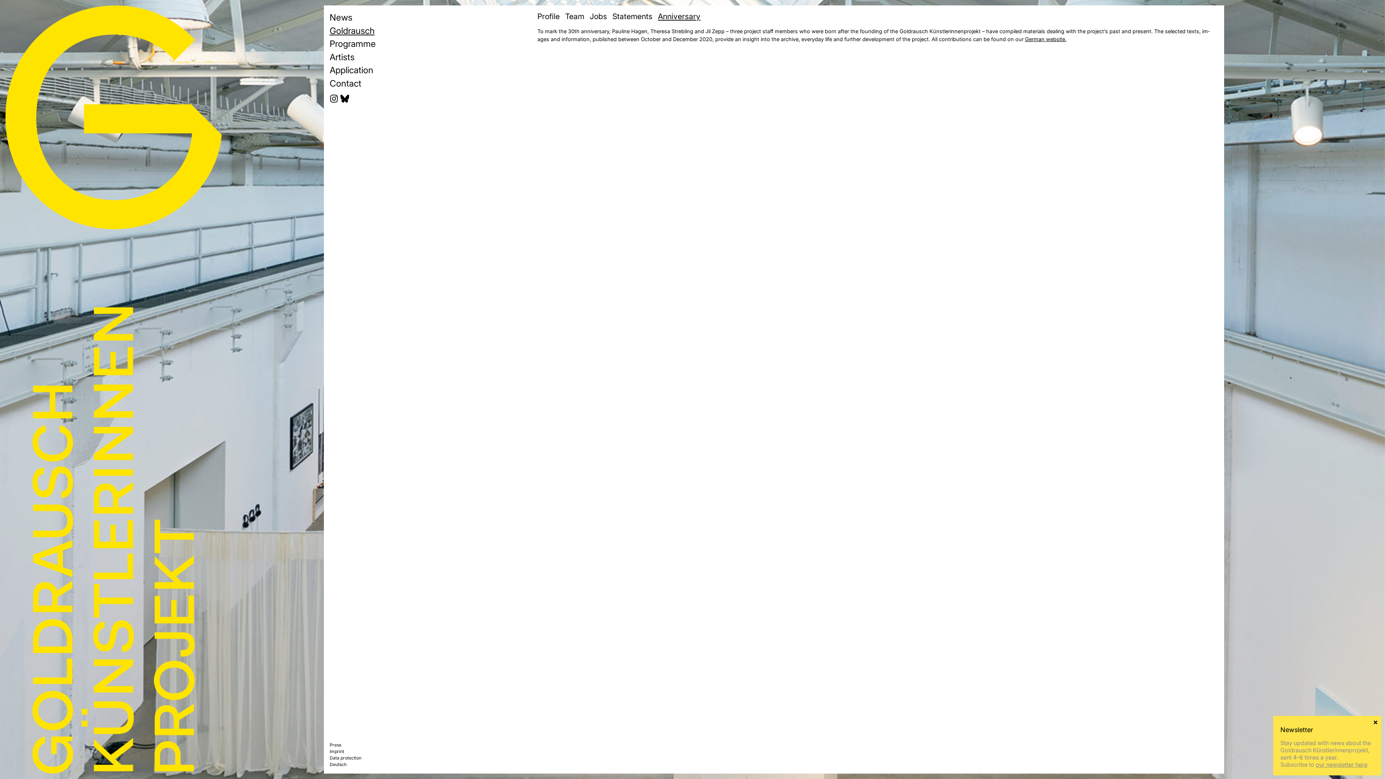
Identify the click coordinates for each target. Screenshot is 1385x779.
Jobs (598, 16)
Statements (632, 16)
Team (574, 16)
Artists (342, 57)
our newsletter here (1341, 764)
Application (351, 70)
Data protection (345, 758)
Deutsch (338, 764)
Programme (353, 43)
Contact (345, 83)
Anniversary (679, 16)
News (341, 17)
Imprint (337, 751)
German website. (1046, 39)
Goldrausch (352, 30)
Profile (548, 16)
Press (335, 745)
